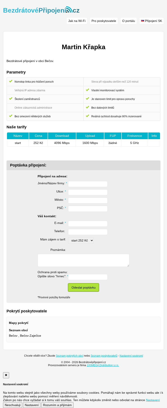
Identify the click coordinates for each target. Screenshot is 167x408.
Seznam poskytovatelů (104, 355)
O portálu (128, 21)
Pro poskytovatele (104, 21)
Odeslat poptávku (84, 287)
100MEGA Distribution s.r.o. (103, 365)
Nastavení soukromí (131, 355)
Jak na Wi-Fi (76, 21)
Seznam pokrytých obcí (69, 355)
